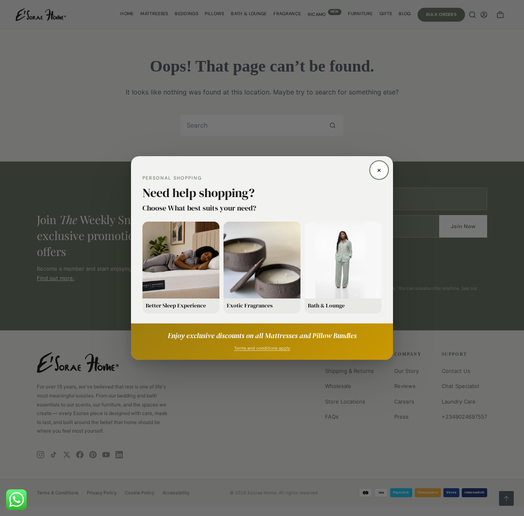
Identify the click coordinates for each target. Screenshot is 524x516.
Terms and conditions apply (262, 348)
